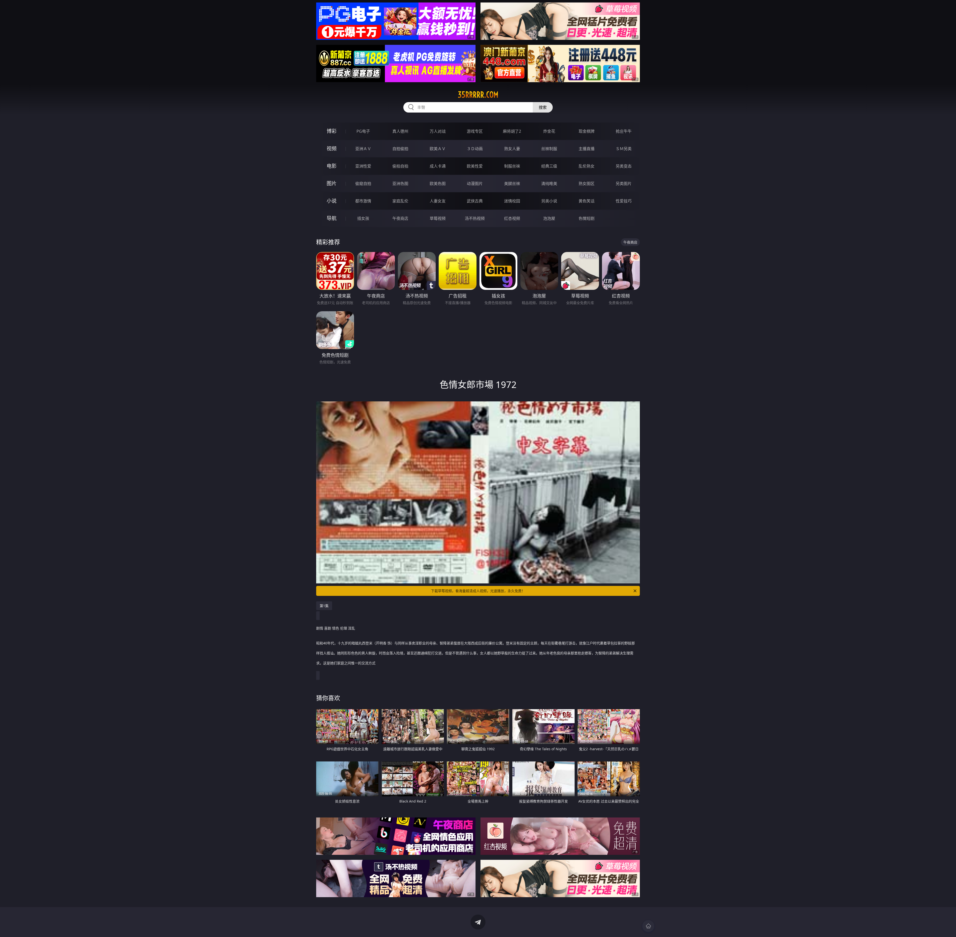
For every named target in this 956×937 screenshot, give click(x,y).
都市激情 (363, 201)
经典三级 (549, 166)
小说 (332, 200)
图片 (332, 183)
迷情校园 (512, 201)
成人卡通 (438, 166)
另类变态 (624, 166)
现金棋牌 (587, 131)
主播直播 (587, 148)
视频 (332, 148)
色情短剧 (587, 218)
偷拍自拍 (400, 166)
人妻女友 (438, 201)
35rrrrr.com (478, 95)
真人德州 (400, 131)
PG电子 (363, 131)
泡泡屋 (549, 218)
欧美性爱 (475, 166)
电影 (332, 166)
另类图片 (624, 183)
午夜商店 (400, 218)
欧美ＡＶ (438, 148)
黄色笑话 (587, 201)
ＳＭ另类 (624, 148)
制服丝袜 (512, 166)
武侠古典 (475, 201)
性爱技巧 (624, 201)
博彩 (332, 131)
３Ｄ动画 (475, 148)
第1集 (324, 605)
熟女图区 (587, 183)
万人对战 (438, 131)
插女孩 (363, 218)
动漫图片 (475, 183)
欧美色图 (438, 183)
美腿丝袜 (512, 183)
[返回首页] (648, 926)
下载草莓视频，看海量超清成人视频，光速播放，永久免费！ (478, 590)
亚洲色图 (400, 183)
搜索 (543, 107)
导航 (332, 218)
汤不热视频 (475, 218)
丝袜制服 (549, 148)
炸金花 (549, 131)
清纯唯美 (549, 183)
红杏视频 (512, 218)
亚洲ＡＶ (363, 148)
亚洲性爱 (363, 166)
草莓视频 (438, 218)
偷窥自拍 (363, 183)
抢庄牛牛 (624, 131)
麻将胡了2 (512, 131)
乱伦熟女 (587, 166)
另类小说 (549, 201)
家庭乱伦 (400, 201)
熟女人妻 (512, 148)
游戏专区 (475, 131)
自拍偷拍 (400, 148)
